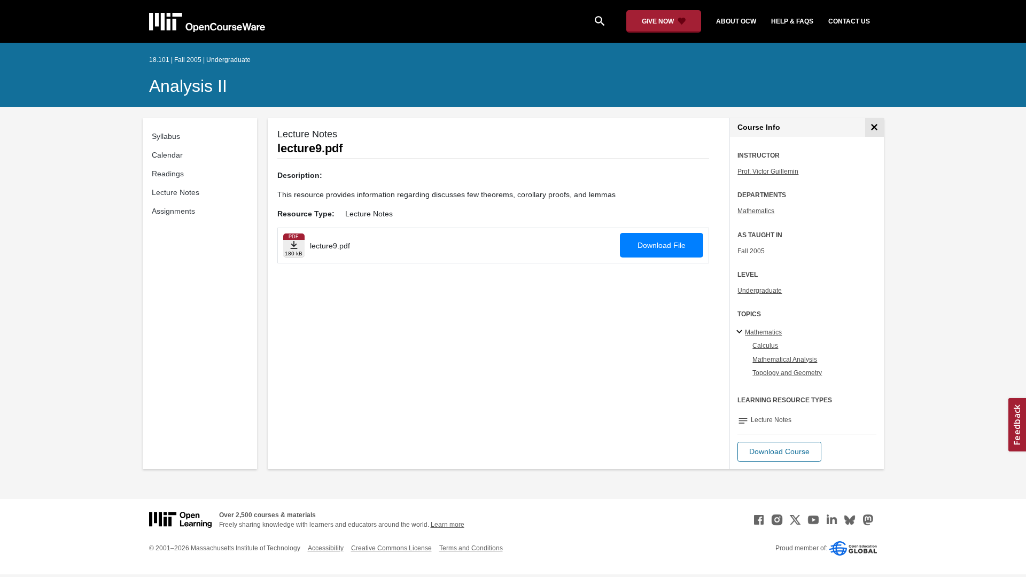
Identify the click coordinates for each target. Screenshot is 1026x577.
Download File (662, 245)
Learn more (447, 524)
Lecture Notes (175, 192)
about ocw (736, 21)
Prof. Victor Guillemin (767, 171)
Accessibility (326, 548)
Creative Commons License (391, 548)
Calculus (765, 345)
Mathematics (755, 211)
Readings (168, 173)
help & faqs (792, 21)
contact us (849, 21)
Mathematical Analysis (784, 359)
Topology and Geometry (787, 373)
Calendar (167, 155)
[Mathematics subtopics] (741, 332)
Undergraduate (759, 290)
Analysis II (188, 86)
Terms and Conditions (471, 548)
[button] (779, 452)
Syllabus (166, 136)
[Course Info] (874, 127)
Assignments (173, 211)
